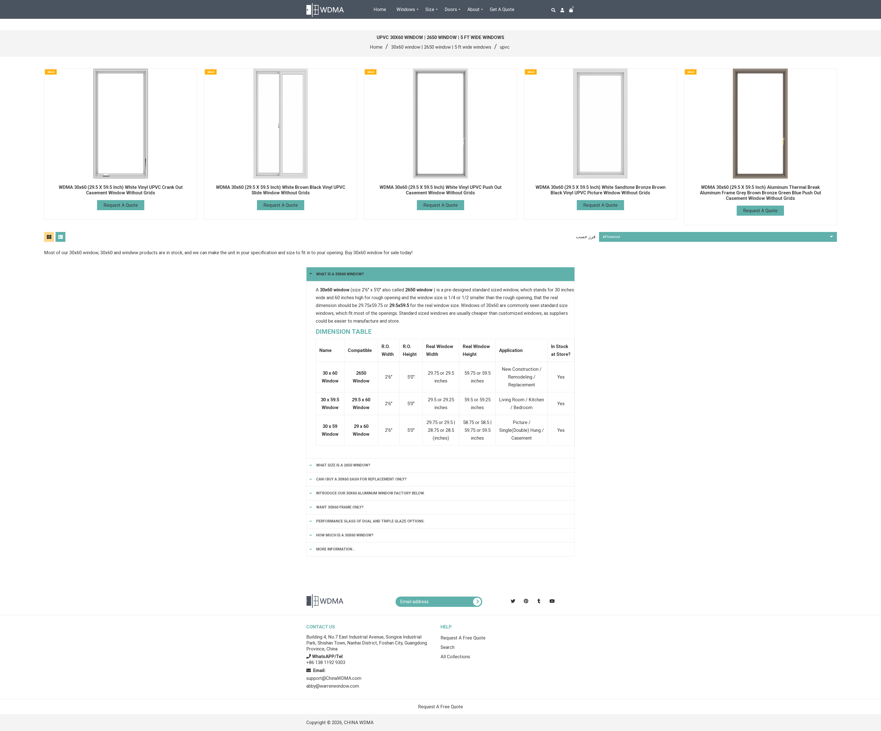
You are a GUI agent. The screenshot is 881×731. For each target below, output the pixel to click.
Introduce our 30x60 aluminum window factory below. (370, 493)
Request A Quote (120, 205)
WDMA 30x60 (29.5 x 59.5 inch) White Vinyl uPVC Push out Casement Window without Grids (440, 189)
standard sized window (495, 290)
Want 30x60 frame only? (340, 507)
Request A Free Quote (462, 638)
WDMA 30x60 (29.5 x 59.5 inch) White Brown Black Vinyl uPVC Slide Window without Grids (280, 189)
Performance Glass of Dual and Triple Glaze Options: (370, 521)
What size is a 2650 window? (343, 465)
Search (447, 647)
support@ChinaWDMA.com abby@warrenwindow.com (333, 678)
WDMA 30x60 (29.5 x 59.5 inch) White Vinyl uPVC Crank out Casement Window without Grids (121, 189)
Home (376, 47)
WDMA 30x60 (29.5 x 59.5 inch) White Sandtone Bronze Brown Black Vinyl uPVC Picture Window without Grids (600, 189)
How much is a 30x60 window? (345, 535)
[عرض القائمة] (60, 237)
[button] (836, 632)
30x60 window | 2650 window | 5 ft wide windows (441, 47)
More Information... (335, 549)
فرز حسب (586, 236)
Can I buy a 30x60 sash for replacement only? (361, 479)
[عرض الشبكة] (49, 237)
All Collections (455, 656)
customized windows (520, 313)
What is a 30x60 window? (340, 274)
